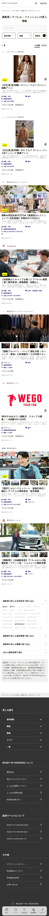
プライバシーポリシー (16, 864)
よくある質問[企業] (14, 792)
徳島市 (4, 606)
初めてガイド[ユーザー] (16, 779)
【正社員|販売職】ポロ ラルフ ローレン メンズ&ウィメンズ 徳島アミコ (24, 152)
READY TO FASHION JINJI (17, 832)
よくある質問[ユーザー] (16, 786)
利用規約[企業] (13, 877)
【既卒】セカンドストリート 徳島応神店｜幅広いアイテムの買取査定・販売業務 (23, 490)
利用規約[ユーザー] (14, 871)
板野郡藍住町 (20, 624)
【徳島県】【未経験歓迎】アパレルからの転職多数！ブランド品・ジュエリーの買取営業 (23, 561)
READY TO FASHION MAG (17, 825)
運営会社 (10, 772)
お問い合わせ (12, 884)
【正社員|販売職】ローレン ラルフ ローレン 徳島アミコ (23, 86)
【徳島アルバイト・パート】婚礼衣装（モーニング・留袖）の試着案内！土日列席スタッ (23, 353)
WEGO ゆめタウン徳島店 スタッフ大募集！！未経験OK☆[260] (21, 418)
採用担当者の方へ (14, 799)
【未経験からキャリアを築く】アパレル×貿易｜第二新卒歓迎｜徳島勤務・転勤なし (24, 281)
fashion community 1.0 (16, 838)
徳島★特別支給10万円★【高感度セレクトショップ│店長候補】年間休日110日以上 (23, 217)
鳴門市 (12, 606)
